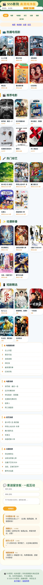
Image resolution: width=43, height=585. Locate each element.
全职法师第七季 (11, 458)
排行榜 (22, 19)
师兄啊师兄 (9, 454)
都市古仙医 (9, 471)
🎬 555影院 (19, 4)
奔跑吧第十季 (10, 439)
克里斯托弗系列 (11, 399)
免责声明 (25, 581)
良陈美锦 (8, 359)
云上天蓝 (8, 350)
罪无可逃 (8, 355)
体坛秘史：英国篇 (11, 395)
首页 (5, 15)
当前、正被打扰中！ (12, 467)
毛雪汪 (7, 435)
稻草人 (7, 403)
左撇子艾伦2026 (11, 462)
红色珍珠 (8, 371)
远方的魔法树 (10, 390)
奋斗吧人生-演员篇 (12, 422)
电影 (11, 15)
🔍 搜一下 (29, 8)
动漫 (31, 15)
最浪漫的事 (9, 367)
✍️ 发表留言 (10, 508)
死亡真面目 (9, 407)
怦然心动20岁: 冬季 (12, 426)
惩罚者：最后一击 (11, 386)
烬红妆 (7, 363)
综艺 (25, 15)
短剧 (37, 15)
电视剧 (18, 15)
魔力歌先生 (9, 431)
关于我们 (17, 581)
